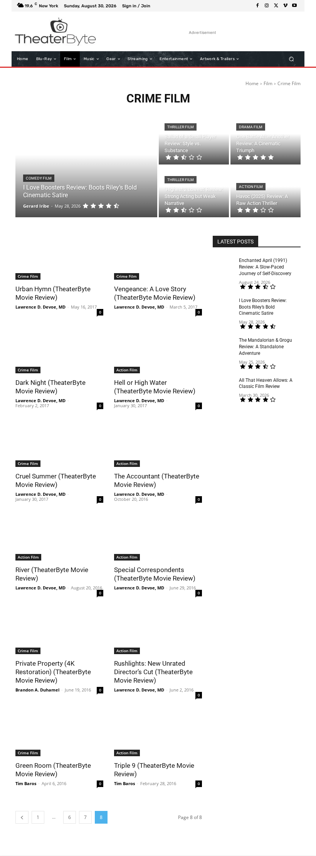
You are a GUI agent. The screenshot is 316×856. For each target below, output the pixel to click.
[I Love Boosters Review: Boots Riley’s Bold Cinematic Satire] (86, 165)
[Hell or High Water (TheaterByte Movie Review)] (158, 351)
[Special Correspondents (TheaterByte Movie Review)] (158, 539)
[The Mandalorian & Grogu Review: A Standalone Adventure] (226, 346)
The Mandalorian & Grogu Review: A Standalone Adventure (265, 346)
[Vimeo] (285, 5)
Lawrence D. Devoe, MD (40, 307)
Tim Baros (25, 783)
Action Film (251, 187)
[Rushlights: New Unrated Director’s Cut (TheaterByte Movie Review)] (158, 632)
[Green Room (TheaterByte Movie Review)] (59, 734)
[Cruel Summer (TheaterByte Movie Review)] (59, 445)
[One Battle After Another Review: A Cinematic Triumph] (265, 138)
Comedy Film (39, 178)
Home (252, 83)
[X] (276, 5)
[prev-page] (22, 817)
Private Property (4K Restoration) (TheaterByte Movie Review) (53, 672)
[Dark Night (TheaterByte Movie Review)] (59, 351)
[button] (291, 59)
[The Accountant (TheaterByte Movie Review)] (158, 445)
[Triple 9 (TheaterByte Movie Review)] (158, 734)
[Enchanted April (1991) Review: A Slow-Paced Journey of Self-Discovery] (226, 266)
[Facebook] (257, 5)
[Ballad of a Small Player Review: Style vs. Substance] (194, 138)
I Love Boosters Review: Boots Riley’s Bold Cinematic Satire (263, 307)
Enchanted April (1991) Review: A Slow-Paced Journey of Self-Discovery (265, 267)
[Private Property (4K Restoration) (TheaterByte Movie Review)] (59, 632)
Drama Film (250, 127)
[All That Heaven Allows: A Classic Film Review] (226, 386)
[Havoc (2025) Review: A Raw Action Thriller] (265, 191)
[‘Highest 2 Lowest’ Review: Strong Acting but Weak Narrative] (194, 191)
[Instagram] (266, 5)
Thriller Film (180, 127)
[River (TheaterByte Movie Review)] (59, 539)
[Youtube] (294, 5)
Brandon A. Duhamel (37, 690)
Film (268, 83)
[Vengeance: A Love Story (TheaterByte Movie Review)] (158, 258)
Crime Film (28, 276)
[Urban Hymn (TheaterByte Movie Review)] (59, 258)
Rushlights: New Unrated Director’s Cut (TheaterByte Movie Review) (153, 672)
